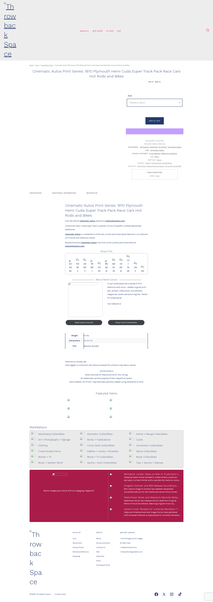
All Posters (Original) (149, 147)
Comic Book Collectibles (101, 445)
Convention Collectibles (149, 445)
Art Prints (163, 147)
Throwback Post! (103, 565)
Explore (84, 31)
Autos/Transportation (156, 166)
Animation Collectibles (100, 434)
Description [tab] (36, 193)
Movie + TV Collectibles (100, 457)
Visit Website (113, 304)
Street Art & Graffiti (173, 166)
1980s (156, 157)
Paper (159, 160)
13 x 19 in (95, 346)
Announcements (103, 543)
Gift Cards (98, 31)
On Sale (110, 31)
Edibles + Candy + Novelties (102, 451)
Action (148, 163)
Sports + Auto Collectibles (101, 462)
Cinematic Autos (47, 65)
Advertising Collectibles (51, 434)
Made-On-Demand (169, 154)
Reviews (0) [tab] (91, 193)
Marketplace (38, 427)
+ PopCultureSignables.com (131, 552)
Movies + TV (44, 457)
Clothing (42, 445)
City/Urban (141, 166)
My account (77, 543)
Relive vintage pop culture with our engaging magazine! (69, 490)
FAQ (97, 552)
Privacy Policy (78, 547)
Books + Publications (99, 439)
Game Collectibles (146, 451)
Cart (119, 31)
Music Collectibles (146, 457)
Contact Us (100, 547)
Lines (37, 65)
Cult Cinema (156, 163)
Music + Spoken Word (50, 462)
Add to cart (154, 121)
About (98, 538)
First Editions (154, 154)
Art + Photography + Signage (54, 439)
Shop (31, 65)
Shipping (76, 556)
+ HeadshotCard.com (128, 547)
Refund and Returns (81, 552)
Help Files (100, 556)
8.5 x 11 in (87, 346)
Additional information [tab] (64, 193)
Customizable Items (49, 451)
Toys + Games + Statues (149, 462)
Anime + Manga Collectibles (152, 434)
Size (130, 96)
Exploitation (167, 163)
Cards (139, 439)
